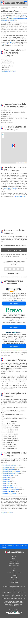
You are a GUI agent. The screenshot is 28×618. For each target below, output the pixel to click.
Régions (14, 558)
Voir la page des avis (14, 250)
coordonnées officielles (10, 188)
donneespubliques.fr (18, 601)
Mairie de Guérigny (7, 485)
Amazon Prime (18, 300)
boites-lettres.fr (7, 602)
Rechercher (14, 568)
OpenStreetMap (24, 162)
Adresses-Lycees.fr (14, 605)
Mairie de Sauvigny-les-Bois (9, 493)
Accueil (14, 556)
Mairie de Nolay (6, 477)
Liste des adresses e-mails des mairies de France (14, 592)
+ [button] (2, 134)
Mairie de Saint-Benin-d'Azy (9, 487)
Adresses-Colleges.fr (18, 604)
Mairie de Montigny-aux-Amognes (11, 467)
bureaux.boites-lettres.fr (17, 602)
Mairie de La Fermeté (7, 491)
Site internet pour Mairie (14, 572)
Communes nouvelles (14, 563)
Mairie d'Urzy (5, 479)
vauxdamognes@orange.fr (9, 71)
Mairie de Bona (6, 481)
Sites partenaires (8, 601)
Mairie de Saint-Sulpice (8, 469)
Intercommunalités (14, 565)
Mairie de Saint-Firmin (7, 475)
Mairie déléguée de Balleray (9, 465)
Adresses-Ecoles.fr (8, 604)
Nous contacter (14, 579)
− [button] (2, 137)
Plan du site (14, 577)
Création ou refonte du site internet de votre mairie (14, 598)
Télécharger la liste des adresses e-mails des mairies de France (14, 546)
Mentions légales (14, 582)
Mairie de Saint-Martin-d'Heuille (10, 473)
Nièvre (24, 15)
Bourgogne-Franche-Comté (12, 17)
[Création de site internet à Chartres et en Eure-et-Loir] (14, 612)
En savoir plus (14, 303)
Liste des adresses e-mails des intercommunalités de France (14, 595)
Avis (14, 570)
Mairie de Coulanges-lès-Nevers (10, 489)
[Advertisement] (14, 87)
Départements (14, 561)
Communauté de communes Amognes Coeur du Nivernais (14, 19)
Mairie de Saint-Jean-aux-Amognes (11, 471)
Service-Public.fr (19, 196)
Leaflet (18, 162)
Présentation (14, 575)
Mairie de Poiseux (6, 483)
